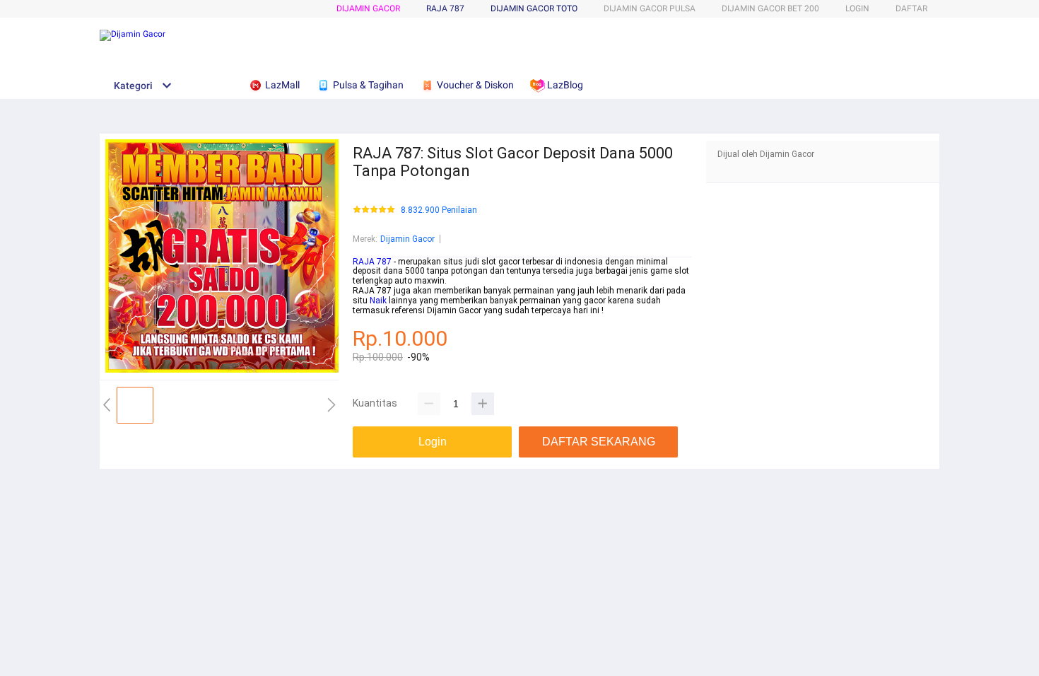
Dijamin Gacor (368, 8)
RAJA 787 (372, 262)
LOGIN (857, 8)
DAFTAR (911, 8)
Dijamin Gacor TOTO (534, 8)
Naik (378, 300)
